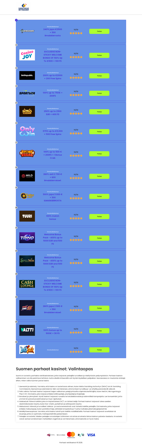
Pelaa (99, 31)
